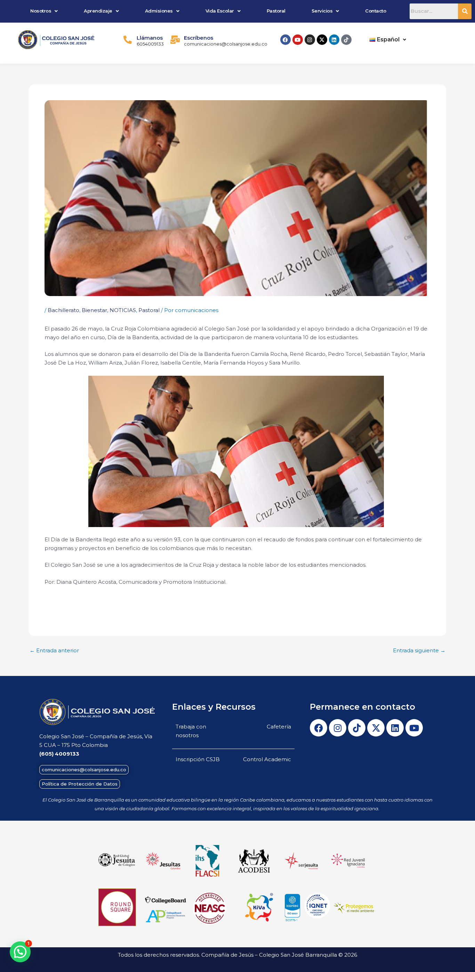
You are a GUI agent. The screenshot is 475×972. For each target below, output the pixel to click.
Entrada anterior (54, 650)
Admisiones (159, 11)
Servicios (322, 11)
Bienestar (94, 310)
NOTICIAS (123, 310)
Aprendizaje (98, 11)
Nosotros (40, 11)
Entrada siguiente (419, 650)
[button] (44, 10)
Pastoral (276, 11)
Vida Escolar (220, 11)
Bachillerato (63, 310)
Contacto (375, 11)
